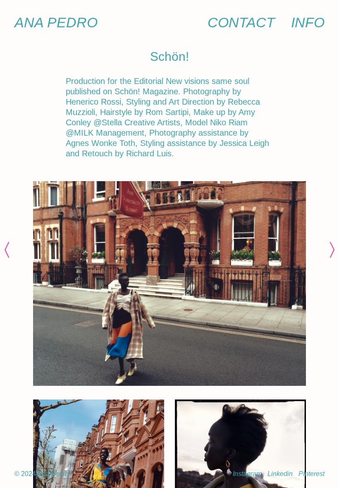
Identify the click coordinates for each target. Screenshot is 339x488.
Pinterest (311, 473)
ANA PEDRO (56, 22)
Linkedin (280, 473)
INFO (308, 22)
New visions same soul (207, 81)
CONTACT (241, 22)
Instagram (247, 473)
